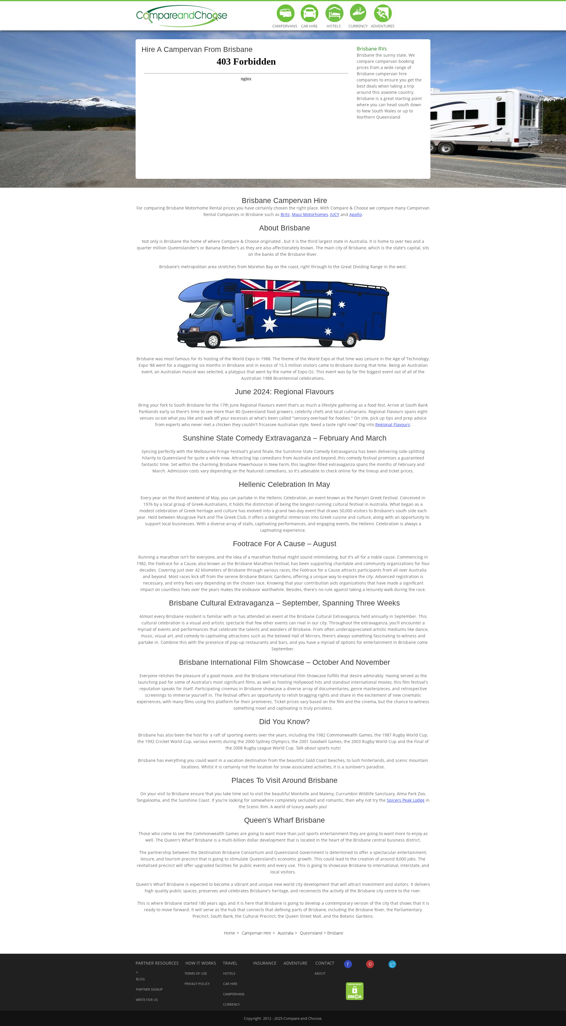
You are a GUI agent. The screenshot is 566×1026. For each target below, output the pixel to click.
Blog (140, 979)
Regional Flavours (392, 424)
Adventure (295, 963)
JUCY (334, 214)
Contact (324, 963)
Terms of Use (196, 973)
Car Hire (309, 13)
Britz (285, 214)
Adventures (382, 13)
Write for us (147, 999)
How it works (200, 963)
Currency (358, 13)
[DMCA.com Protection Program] (355, 991)
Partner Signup (149, 989)
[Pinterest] (370, 964)
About (320, 973)
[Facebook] (348, 964)
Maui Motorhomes (310, 214)
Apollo (355, 214)
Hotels (333, 13)
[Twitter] (392, 964)
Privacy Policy (197, 983)
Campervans (284, 13)
